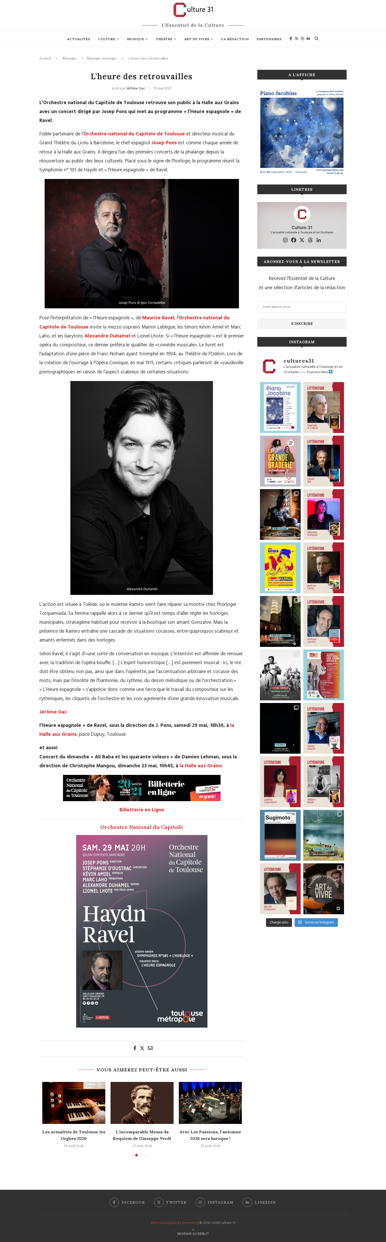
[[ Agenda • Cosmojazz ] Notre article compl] (323, 835)
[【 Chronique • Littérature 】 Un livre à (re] (280, 888)
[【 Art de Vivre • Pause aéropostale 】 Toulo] (323, 888)
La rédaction (235, 39)
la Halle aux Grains (201, 766)
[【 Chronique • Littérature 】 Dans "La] (323, 514)
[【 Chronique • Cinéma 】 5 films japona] (280, 674)
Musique (135, 39)
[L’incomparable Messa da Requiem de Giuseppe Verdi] (142, 1103)
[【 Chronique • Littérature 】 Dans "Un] (280, 781)
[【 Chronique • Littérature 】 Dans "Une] (323, 781)
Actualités (78, 39)
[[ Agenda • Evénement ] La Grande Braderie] (280, 461)
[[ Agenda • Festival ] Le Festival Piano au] (280, 407)
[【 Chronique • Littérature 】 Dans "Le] (323, 461)
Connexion (188, 1223)
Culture (106, 39)
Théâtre (164, 39)
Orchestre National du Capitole (141, 827)
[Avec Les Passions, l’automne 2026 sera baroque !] (210, 1103)
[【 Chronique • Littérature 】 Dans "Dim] (323, 407)
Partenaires (269, 39)
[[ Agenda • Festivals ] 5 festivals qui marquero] (280, 728)
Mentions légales (164, 1223)
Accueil (45, 58)
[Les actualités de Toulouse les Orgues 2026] (73, 1103)
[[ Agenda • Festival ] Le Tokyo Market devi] (280, 567)
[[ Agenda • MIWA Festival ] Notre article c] (280, 514)
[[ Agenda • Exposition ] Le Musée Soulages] (280, 835)
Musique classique (102, 58)
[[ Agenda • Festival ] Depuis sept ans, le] (323, 674)
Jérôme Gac (135, 89)
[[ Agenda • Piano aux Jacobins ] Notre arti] (280, 621)
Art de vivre (197, 39)
